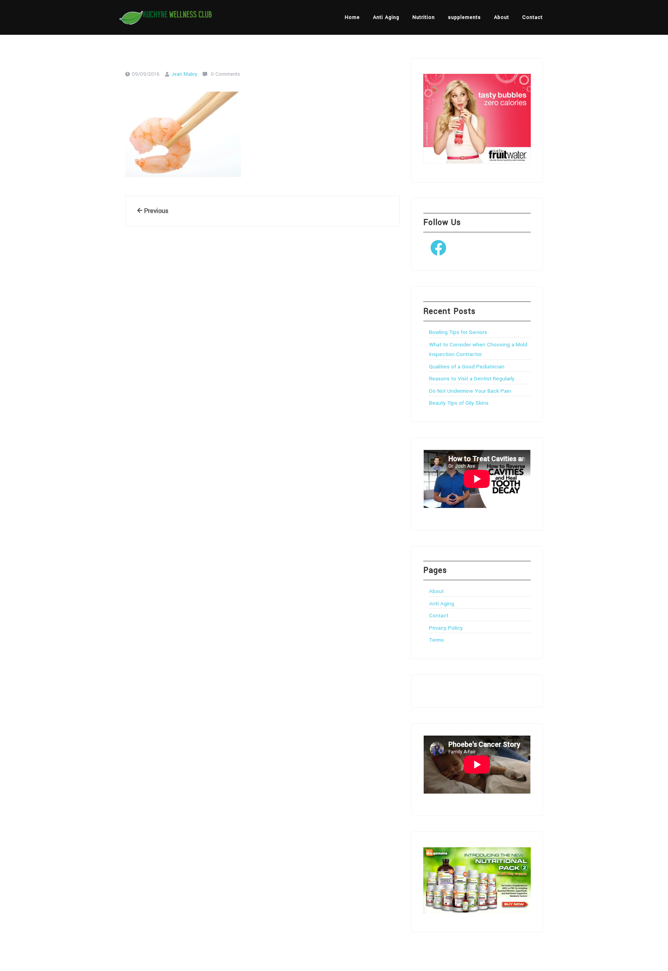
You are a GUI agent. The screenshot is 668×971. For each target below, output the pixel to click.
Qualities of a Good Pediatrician (466, 366)
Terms (436, 640)
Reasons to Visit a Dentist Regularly (472, 378)
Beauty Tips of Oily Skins (459, 403)
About (501, 17)
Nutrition (423, 17)
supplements (464, 17)
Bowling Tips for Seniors (458, 332)
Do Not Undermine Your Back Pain (470, 391)
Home (352, 17)
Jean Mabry (184, 74)
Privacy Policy (446, 628)
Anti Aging (386, 17)
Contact (532, 17)
